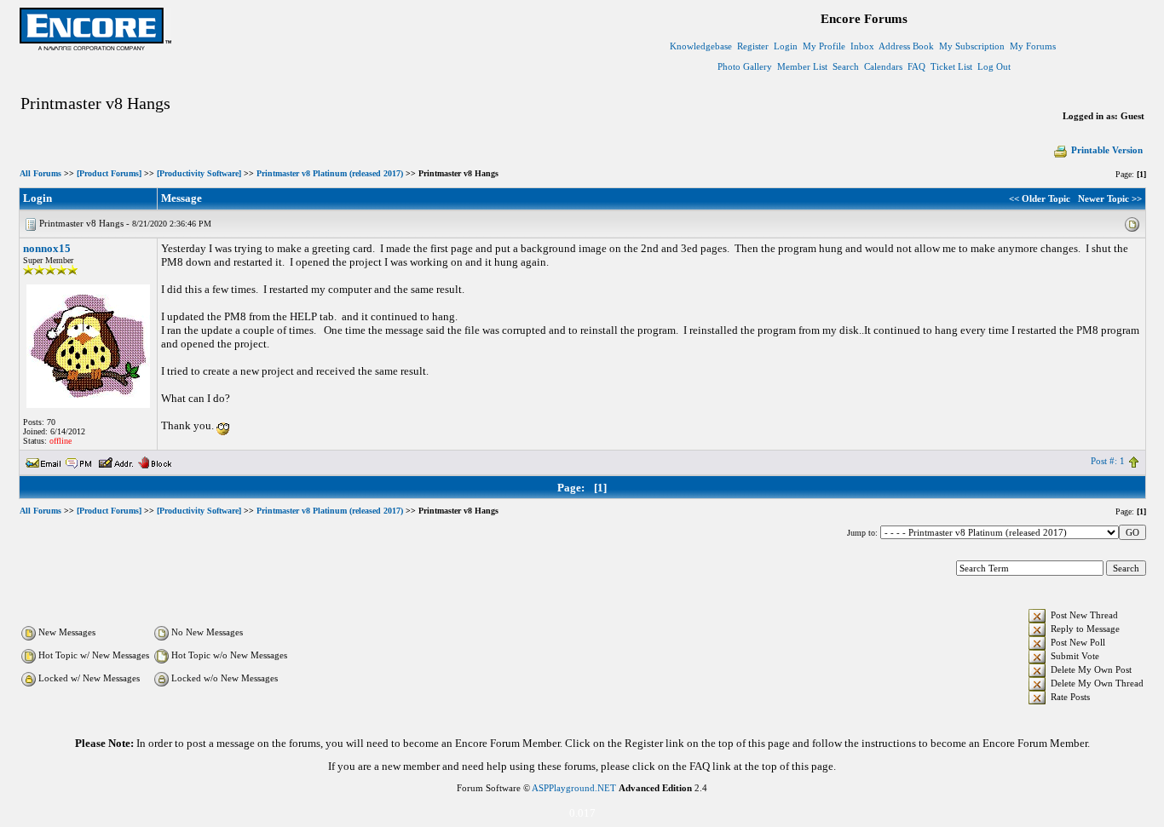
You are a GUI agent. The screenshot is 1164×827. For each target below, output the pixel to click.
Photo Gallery (744, 66)
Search (846, 66)
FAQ (916, 66)
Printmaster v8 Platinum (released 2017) (329, 173)
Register (753, 46)
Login (786, 46)
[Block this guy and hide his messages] (154, 461)
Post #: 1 (1108, 461)
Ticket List (951, 66)
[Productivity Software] (199, 173)
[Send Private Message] (79, 461)
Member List (802, 66)
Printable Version (1107, 150)
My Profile (824, 46)
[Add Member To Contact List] (115, 461)
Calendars (883, 66)
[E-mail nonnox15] (43, 461)
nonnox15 (47, 248)
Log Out (994, 66)
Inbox (862, 46)
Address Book (906, 46)
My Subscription (972, 46)
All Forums (40, 173)
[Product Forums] (109, 173)
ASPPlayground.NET (574, 788)
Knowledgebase (701, 46)
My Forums (1033, 46)
